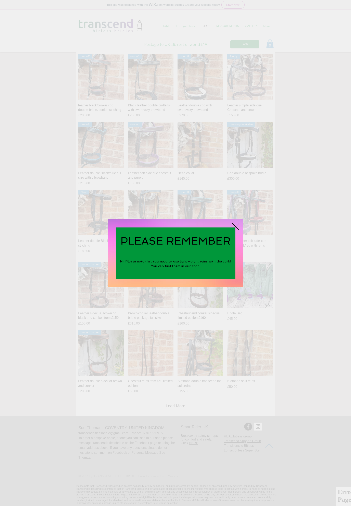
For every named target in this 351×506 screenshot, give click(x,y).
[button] (235, 226)
